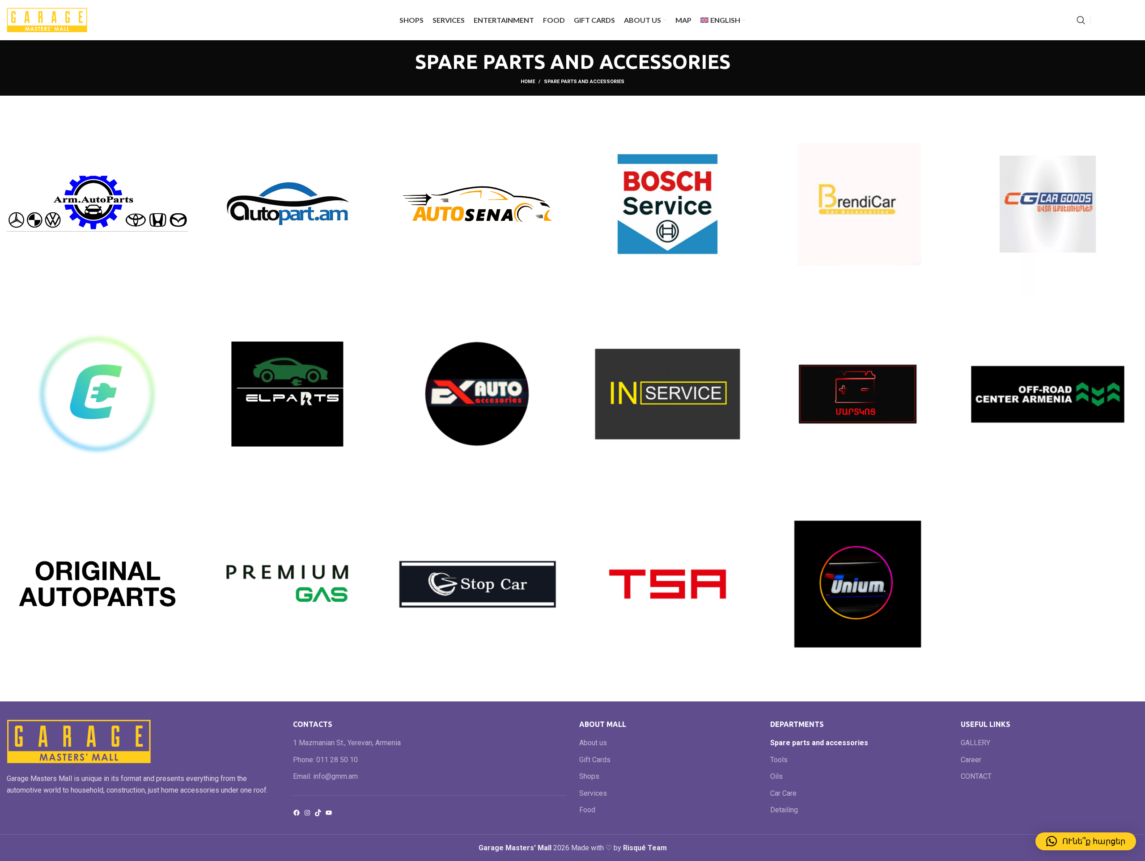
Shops (589, 776)
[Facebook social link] (1099, 20)
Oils (776, 776)
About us (593, 743)
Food (587, 810)
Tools (779, 759)
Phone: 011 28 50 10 (325, 759)
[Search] (1081, 20)
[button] (1085, 841)
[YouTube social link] (1121, 20)
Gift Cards (595, 759)
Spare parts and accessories (819, 743)
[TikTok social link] (1133, 20)
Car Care (783, 793)
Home (528, 81)
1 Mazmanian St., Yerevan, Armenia (347, 743)
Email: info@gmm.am (325, 776)
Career (971, 759)
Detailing (784, 810)
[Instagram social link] (1109, 20)
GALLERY (975, 743)
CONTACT (976, 776)
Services (593, 793)
